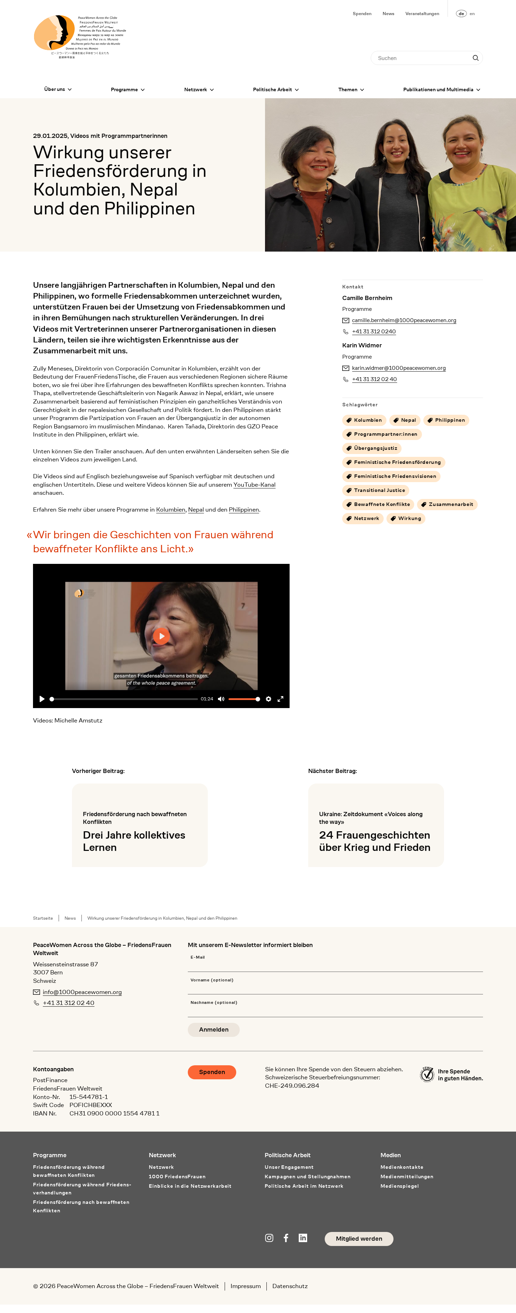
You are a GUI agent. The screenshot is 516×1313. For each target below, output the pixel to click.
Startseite (43, 918)
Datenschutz (290, 1286)
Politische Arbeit (272, 89)
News (388, 13)
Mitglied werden (359, 1238)
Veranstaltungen (422, 13)
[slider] (123, 699)
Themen (347, 89)
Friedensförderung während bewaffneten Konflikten (69, 1171)
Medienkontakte (402, 1167)
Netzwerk (195, 89)
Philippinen (244, 509)
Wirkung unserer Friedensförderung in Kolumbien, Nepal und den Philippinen (162, 918)
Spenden (362, 13)
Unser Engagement (289, 1167)
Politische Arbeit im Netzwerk (304, 1186)
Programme (124, 89)
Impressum (246, 1286)
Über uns (54, 89)
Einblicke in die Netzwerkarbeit (190, 1186)
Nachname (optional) (214, 1002)
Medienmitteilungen (407, 1176)
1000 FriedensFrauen (177, 1176)
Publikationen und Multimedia (438, 89)
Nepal (196, 509)
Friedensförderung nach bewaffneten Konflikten (81, 1206)
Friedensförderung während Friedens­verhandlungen (82, 1188)
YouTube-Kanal (254, 484)
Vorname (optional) (212, 980)
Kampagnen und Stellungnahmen (308, 1176)
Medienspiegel (400, 1186)
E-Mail (198, 957)
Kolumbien (170, 509)
